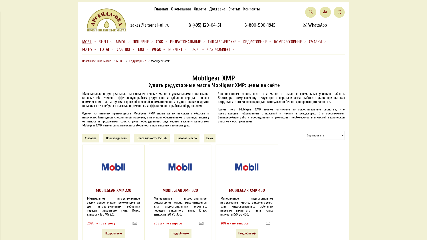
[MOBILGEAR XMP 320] (180, 167)
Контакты (251, 9)
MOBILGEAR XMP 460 (247, 190)
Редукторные (137, 61)
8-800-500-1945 (260, 25)
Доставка (217, 9)
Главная (161, 9)
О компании (181, 9)
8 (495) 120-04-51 (205, 25)
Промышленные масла (96, 61)
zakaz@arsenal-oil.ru (149, 25)
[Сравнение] (325, 12)
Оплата (200, 9)
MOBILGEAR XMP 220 (113, 190)
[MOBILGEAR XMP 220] (113, 167)
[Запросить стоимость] (135, 223)
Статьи (234, 9)
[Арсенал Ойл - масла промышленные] (104, 31)
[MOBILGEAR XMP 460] (247, 167)
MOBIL (120, 61)
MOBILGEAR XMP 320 (180, 190)
